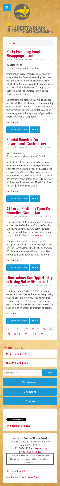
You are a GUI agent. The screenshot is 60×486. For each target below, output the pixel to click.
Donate (30, 401)
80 (44, 329)
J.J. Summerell (35, 235)
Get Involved (30, 382)
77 (27, 329)
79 (38, 329)
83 (15, 334)
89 (36, 334)
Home (12, 43)
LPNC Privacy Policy (30, 451)
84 (20, 334)
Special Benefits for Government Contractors (26, 141)
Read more (12, 122)
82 (9, 334)
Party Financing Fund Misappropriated (23, 53)
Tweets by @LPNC (13, 347)
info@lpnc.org (40, 448)
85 (26, 334)
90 (42, 334)
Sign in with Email (18, 362)
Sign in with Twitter (19, 354)
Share (35, 129)
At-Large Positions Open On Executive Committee (28, 210)
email (22, 471)
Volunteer (30, 391)
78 (33, 329)
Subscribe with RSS (20, 425)
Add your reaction (18, 129)
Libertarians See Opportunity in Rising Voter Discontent (29, 279)
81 (50, 329)
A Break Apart (32, 476)
